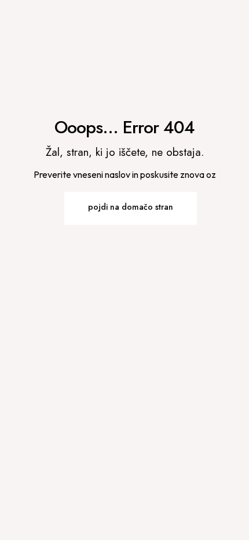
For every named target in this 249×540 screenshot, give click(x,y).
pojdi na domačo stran (130, 207)
